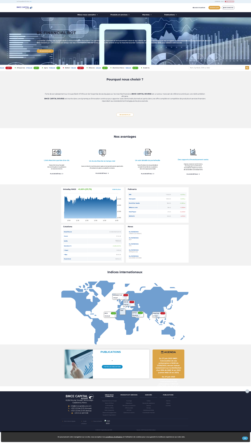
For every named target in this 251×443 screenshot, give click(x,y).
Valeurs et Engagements (109, 412)
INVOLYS (132, 216)
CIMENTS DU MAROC (135, 233)
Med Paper (132, 212)
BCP (130, 239)
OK (245, 438)
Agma (24, 68)
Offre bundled (129, 408)
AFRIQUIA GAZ (133, 252)
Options (148, 405)
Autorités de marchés (149, 412)
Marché (168, 400)
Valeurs (168, 403)
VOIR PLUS (116, 189)
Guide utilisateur (199, 7)
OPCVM (129, 410)
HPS (130, 245)
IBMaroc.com (133, 207)
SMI (130, 194)
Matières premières (148, 410)
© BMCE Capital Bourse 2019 (103, 430)
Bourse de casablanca (149, 403)
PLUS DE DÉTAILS (56, 173)
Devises (148, 408)
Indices (148, 400)
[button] (232, 38)
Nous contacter (97, 421)
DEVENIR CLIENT (214, 7)
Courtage (129, 400)
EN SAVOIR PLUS (125, 114)
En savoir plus (45, 34)
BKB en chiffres (109, 408)
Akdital (45, 68)
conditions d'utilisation (114, 437)
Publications (169, 15)
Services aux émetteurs (129, 405)
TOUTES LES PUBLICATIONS (112, 366)
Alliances (69, 68)
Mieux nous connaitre (86, 15)
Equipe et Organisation (109, 415)
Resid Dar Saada (134, 203)
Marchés (146, 15)
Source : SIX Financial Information (146, 430)
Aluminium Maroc (96, 68)
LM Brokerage (109, 405)
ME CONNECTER (228, 7)
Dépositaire (129, 403)
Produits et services (119, 15)
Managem (132, 199)
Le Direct (168, 405)
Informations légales (69, 421)
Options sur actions (128, 412)
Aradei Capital (125, 68)
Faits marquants (109, 410)
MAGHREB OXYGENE (135, 258)
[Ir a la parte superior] (247, 391)
